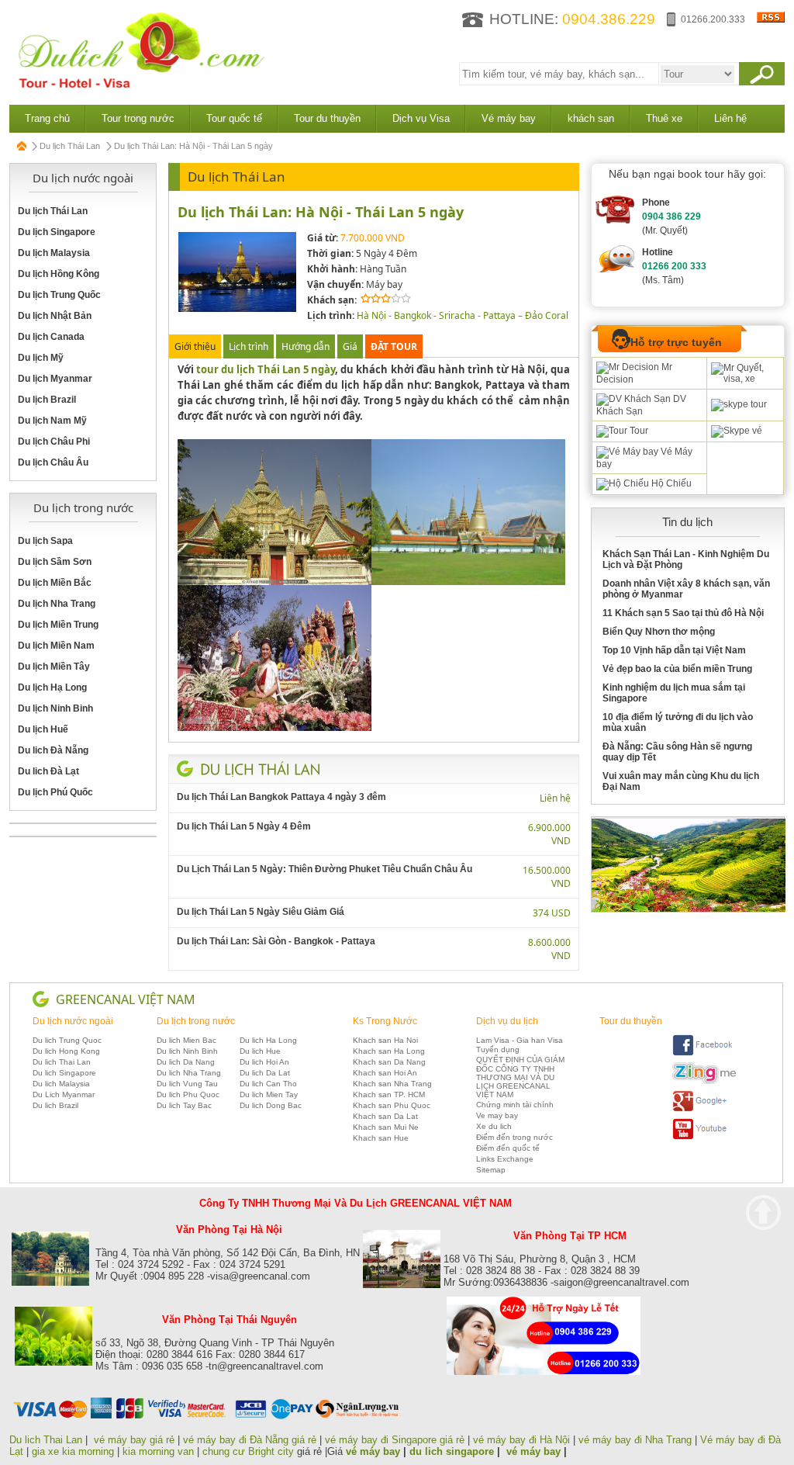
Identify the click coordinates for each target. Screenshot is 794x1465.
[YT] (704, 1137)
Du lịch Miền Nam (56, 645)
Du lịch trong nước (196, 1021)
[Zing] (704, 1081)
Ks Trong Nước (385, 1021)
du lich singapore (451, 1451)
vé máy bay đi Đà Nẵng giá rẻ (249, 1440)
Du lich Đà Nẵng (53, 750)
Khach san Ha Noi (385, 1040)
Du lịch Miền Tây (54, 666)
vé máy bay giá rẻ (136, 1440)
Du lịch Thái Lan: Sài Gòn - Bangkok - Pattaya (276, 941)
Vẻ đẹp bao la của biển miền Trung (677, 668)
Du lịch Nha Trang (56, 603)
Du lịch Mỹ (41, 357)
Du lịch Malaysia (54, 253)
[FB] (704, 1053)
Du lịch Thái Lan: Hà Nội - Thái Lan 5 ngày (321, 212)
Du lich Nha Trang (189, 1072)
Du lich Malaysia (61, 1083)
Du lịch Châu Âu (53, 462)
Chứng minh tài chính (515, 1104)
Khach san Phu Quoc (391, 1105)
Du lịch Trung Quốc (59, 294)
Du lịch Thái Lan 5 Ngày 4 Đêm (244, 826)
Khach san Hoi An (385, 1072)
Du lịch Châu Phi (54, 441)
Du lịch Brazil (47, 399)
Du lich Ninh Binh (187, 1051)
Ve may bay (497, 1115)
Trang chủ (47, 118)
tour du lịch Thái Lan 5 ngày (266, 369)
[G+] (704, 1109)
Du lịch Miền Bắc (54, 582)
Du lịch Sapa (45, 540)
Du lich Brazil (55, 1105)
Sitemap (491, 1169)
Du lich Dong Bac (271, 1105)
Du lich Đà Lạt (48, 771)
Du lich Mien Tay (269, 1094)
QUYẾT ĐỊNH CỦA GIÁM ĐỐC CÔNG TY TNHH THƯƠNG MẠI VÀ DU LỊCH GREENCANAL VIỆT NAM (520, 1077)
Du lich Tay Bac (184, 1105)
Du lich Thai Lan (62, 1062)
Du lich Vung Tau (187, 1083)
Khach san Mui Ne (386, 1127)
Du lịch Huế (43, 729)
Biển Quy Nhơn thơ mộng (658, 631)
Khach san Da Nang (389, 1062)
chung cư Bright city (248, 1451)
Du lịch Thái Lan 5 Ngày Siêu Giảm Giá (260, 911)
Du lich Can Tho (268, 1083)
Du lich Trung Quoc (67, 1040)
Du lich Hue (260, 1051)
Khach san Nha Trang (392, 1083)
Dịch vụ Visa (421, 118)
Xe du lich (494, 1126)
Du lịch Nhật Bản (54, 315)
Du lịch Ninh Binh (55, 708)
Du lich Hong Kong (66, 1051)
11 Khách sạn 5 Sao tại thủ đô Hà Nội (683, 613)
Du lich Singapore (64, 1072)
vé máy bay (373, 1451)
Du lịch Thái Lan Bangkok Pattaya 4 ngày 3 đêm (281, 796)
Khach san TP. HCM (389, 1094)
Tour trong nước (138, 118)
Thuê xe (664, 118)
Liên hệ (730, 118)
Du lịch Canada (51, 336)
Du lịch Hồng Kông (58, 273)
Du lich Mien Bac (186, 1040)
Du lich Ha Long (268, 1040)
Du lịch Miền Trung (58, 624)
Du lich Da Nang (186, 1062)
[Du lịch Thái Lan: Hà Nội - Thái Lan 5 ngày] (237, 309)
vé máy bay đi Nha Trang (635, 1440)
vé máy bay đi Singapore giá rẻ (394, 1440)
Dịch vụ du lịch (507, 1021)
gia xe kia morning (73, 1451)
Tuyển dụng (498, 1049)
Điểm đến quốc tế (508, 1148)
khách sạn (591, 118)
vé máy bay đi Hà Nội (521, 1440)
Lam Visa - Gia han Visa (519, 1040)
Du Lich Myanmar (64, 1094)
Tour (637, 430)
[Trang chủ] (22, 146)
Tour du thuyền (327, 118)
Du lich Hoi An (264, 1062)
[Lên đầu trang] (763, 1212)
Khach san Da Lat (385, 1116)
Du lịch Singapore (56, 232)
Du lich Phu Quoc (188, 1094)
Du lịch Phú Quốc (55, 792)
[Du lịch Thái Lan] (260, 768)
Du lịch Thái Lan (70, 146)
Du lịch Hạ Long (52, 687)
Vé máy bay (509, 118)
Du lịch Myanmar (55, 378)
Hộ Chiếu (670, 483)
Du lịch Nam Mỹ (52, 420)
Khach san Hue (381, 1138)
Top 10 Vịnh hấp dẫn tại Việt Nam (674, 650)
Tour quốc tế (234, 118)
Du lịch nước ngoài (73, 1021)
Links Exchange (504, 1159)
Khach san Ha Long (389, 1051)
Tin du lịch (687, 521)
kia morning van (158, 1451)
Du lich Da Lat (265, 1072)
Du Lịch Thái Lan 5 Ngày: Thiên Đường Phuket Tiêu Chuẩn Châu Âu (324, 869)
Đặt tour (394, 346)
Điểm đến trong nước (514, 1137)
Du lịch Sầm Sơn (54, 561)
